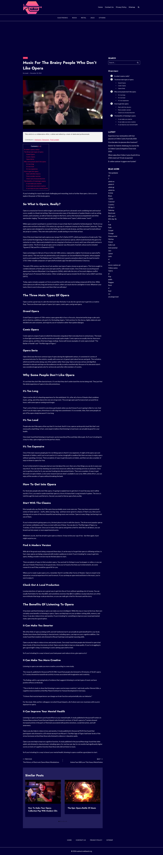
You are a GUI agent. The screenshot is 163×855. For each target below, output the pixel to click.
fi (108, 222)
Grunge (111, 233)
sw (109, 294)
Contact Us (109, 7)
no (109, 262)
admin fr (111, 184)
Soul (109, 291)
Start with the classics (33, 174)
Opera (25, 58)
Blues (110, 196)
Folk (109, 225)
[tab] (58, 821)
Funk (109, 228)
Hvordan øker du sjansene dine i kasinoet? (123, 142)
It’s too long (30, 164)
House (110, 242)
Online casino (113, 268)
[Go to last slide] (28, 800)
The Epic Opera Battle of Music (82, 808)
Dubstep (111, 210)
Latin (110, 256)
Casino (110, 199)
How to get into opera (31, 171)
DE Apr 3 (111, 207)
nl (108, 259)
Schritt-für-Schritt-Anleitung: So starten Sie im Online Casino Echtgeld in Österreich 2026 (123, 148)
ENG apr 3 (111, 216)
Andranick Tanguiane (41, 140)
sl (108, 288)
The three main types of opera (33, 152)
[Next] (97, 800)
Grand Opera (30, 154)
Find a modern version (33, 176)
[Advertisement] (81, 35)
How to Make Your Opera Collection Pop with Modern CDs (42, 809)
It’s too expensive (32, 169)
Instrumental (112, 248)
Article (110, 193)
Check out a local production (35, 178)
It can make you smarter (34, 183)
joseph (26, 73)
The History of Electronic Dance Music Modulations (41, 760)
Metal (83, 18)
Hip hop (111, 239)
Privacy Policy (121, 7)
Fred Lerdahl (54, 140)
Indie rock (111, 245)
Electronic (63, 18)
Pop (109, 276)
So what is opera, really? (32, 149)
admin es (111, 181)
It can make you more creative (36, 186)
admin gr (111, 187)
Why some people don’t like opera (35, 161)
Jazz (92, 18)
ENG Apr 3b (112, 219)
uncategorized (113, 297)
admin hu (111, 190)
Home (100, 7)
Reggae (111, 282)
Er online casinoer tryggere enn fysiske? (122, 161)
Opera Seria (30, 159)
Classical (111, 202)
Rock (74, 18)
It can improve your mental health (37, 188)
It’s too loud (30, 166)
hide (39, 146)
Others (102, 18)
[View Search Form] (138, 7)
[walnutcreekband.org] (32, 7)
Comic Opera (30, 157)
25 (109, 176)
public (110, 279)
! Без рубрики (113, 173)
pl (108, 274)
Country (111, 205)
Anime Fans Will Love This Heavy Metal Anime (86, 760)
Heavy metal (112, 236)
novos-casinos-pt (114, 265)
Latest (110, 254)
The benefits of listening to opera (35, 181)
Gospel (110, 230)
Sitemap (132, 7)
